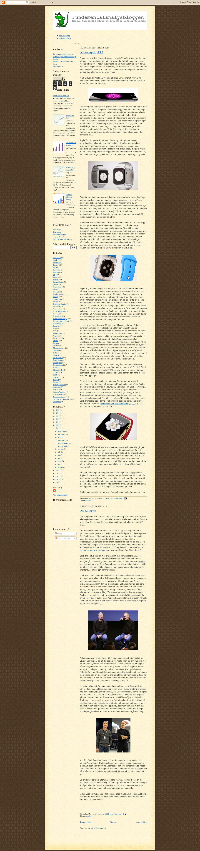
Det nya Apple (63, 446)
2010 (58, 479)
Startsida (114, 822)
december (61, 431)
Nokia (55, 353)
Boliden (56, 272)
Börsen (55, 279)
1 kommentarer (115, 814)
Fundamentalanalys (60, 318)
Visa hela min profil (60, 495)
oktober (61, 437)
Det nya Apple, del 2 (65, 443)
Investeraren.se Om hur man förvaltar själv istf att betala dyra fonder (64, 56)
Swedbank (57, 387)
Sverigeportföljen (59, 384)
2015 (58, 425)
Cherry (55, 284)
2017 (58, 419)
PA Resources (58, 357)
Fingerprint (57, 309)
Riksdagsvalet (58, 370)
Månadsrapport (58, 348)
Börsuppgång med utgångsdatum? (59, 235)
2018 (58, 416)
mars (60, 464)
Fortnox (56, 314)
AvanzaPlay (57, 262)
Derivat (55, 289)
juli (59, 452)
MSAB (55, 345)
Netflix (55, 350)
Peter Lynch (57, 362)
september (62, 440)
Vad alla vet (57, 229)
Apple (55, 260)
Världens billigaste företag (69, 196)
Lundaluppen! (58, 66)
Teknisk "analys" (59, 392)
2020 (58, 410)
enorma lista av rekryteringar (92, 550)
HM (54, 328)
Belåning (56, 267)
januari (60, 467)
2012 (58, 473)
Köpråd (56, 336)
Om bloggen (64, 35)
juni (59, 455)
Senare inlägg (85, 822)
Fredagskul (57, 316)
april (60, 461)
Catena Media (58, 282)
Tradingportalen (59, 394)
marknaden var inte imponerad (114, 404)
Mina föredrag (65, 38)
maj (59, 458)
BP (54, 274)
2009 (58, 482)
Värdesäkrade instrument (62, 399)
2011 (58, 476)
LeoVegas (56, 338)
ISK (54, 331)
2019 (58, 413)
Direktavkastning (59, 294)
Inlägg (59, 533)
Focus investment (59, 311)
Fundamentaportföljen (61, 321)
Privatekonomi (58, 365)
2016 (58, 422)
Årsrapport (57, 401)
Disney (55, 296)
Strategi (56, 382)
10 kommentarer (116, 498)
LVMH (55, 340)
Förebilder (57, 323)
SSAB (55, 375)
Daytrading (57, 287)
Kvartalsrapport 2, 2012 (71, 168)
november (62, 434)
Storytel (56, 379)
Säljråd (55, 389)
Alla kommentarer (63, 538)
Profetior (56, 367)
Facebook (56, 306)
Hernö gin (56, 326)
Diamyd (56, 292)
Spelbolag (56, 372)
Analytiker (57, 257)
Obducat (56, 355)
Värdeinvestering (59, 396)
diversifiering (58, 299)
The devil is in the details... (71, 143)
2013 (58, 470)
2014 (58, 428)
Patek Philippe (58, 360)
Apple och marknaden (61, 95)
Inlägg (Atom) (100, 828)
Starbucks (56, 377)
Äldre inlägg (141, 822)
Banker (55, 265)
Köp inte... (57, 232)
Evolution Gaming (60, 304)
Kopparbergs (57, 333)
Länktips (56, 343)
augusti (60, 449)
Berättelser (57, 270)
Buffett (55, 277)
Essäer (55, 301)
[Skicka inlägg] (125, 498)
